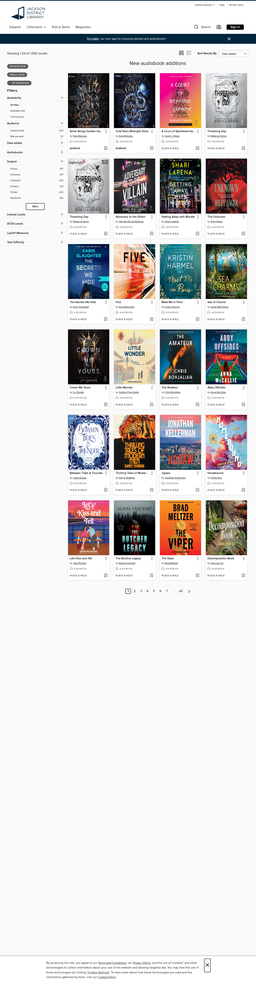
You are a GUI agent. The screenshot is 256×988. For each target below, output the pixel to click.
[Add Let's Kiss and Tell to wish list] (105, 575)
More (35, 206)
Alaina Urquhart (127, 563)
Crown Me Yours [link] (80, 387)
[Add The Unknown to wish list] (243, 234)
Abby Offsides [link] (216, 387)
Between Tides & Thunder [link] (86, 473)
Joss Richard (79, 563)
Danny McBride (127, 477)
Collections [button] (35, 27)
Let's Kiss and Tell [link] (81, 558)
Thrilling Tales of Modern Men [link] (133, 473)
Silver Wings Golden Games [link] (87, 131)
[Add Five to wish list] (151, 319)
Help (221, 5)
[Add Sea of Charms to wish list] (243, 319)
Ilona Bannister (126, 306)
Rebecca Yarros (219, 136)
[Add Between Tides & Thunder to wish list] (105, 490)
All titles (14, 105)
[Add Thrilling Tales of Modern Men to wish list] (151, 490)
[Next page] (189, 591)
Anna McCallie (218, 392)
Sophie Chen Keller (129, 392)
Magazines (83, 27)
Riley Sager (216, 221)
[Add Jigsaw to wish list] (197, 490)
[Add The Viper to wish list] (197, 575)
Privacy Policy (142, 963)
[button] (205, 5)
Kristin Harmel (172, 306)
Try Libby (93, 39)
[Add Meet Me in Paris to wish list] (197, 319)
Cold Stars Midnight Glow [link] (132, 131)
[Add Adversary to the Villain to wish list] (151, 234)
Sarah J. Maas (172, 136)
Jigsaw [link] (166, 473)
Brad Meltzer (171, 563)
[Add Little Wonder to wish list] (151, 404)
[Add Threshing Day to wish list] (243, 148)
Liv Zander (78, 392)
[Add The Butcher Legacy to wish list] (151, 575)
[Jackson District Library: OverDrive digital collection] (28, 13)
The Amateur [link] (170, 387)
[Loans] (219, 27)
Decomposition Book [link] (220, 558)
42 (181, 591)
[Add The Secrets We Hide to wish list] (105, 319)
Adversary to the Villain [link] (130, 217)
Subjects (15, 27)
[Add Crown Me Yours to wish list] (105, 404)
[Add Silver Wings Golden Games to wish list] (105, 148)
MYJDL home (236, 5)
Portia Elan (216, 477)
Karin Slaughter (81, 306)
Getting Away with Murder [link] (178, 217)
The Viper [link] (168, 558)
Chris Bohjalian (172, 392)
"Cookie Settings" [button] (98, 972)
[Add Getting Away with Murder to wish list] (197, 234)
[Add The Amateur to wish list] (197, 404)
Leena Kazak (80, 477)
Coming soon (17, 116)
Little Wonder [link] (124, 387)
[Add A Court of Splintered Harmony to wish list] (197, 148)
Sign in (235, 27)
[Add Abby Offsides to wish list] (243, 404)
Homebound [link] (215, 473)
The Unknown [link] (216, 217)
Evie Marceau (80, 136)
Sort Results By (207, 53)
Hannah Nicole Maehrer (131, 221)
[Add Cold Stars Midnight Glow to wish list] (151, 148)
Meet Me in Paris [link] (172, 302)
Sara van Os (217, 563)
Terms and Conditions (112, 963)
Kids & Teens (61, 27)
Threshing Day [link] (216, 131)
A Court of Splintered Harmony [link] (179, 131)
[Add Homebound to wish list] (243, 490)
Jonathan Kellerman (175, 477)
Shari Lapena (172, 221)
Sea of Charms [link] (216, 302)
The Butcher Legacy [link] (128, 558)
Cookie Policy (107, 977)
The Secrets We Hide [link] (83, 302)
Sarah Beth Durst (219, 306)
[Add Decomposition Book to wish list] (243, 575)
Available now (17, 110)
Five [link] (118, 302)
